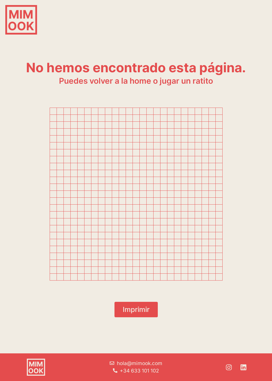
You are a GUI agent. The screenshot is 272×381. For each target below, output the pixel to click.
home (140, 81)
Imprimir (136, 309)
